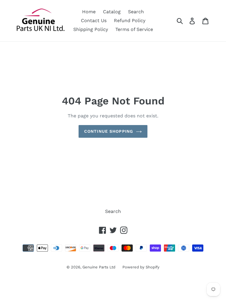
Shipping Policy (90, 29)
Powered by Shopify (140, 267)
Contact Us (94, 20)
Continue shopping (108, 131)
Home (89, 11)
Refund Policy (129, 20)
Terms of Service (134, 29)
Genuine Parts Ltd (99, 267)
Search (136, 11)
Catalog (112, 11)
